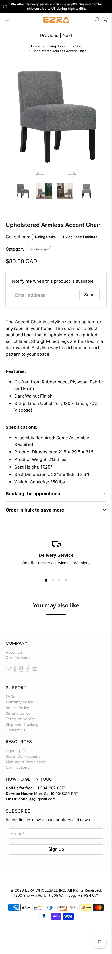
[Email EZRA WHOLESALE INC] (8, 670)
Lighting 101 (16, 750)
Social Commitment (23, 756)
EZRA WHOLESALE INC (45, 890)
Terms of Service (21, 719)
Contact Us (16, 730)
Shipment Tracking (22, 724)
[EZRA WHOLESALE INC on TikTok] (28, 670)
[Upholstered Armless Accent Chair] (56, 116)
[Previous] (40, 174)
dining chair (39, 249)
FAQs (10, 696)
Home (35, 46)
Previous (49, 35)
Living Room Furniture (64, 46)
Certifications (17, 657)
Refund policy (18, 713)
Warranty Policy (19, 702)
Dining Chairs (45, 237)
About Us (14, 652)
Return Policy (17, 707)
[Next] (71, 174)
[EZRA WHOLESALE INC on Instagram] (21, 670)
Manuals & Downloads (25, 762)
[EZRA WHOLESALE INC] (56, 20)
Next (67, 35)
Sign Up (56, 849)
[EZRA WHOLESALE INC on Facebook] (15, 670)
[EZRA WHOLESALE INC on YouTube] (34, 670)
